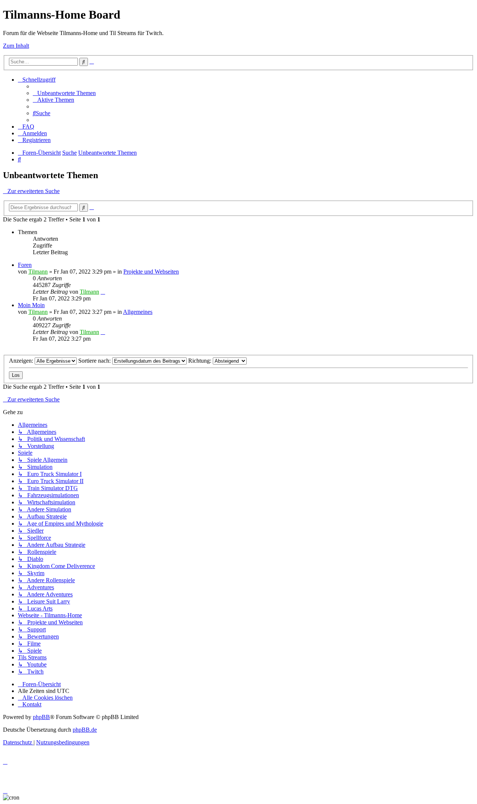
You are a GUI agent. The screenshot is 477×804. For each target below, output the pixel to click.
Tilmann (38, 271)
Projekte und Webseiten (151, 271)
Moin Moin (31, 305)
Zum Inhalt (16, 45)
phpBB (41, 717)
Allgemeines (137, 312)
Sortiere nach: (95, 360)
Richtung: (200, 360)
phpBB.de (85, 729)
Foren (25, 265)
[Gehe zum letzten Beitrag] (103, 292)
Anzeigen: (22, 360)
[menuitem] (64, 93)
